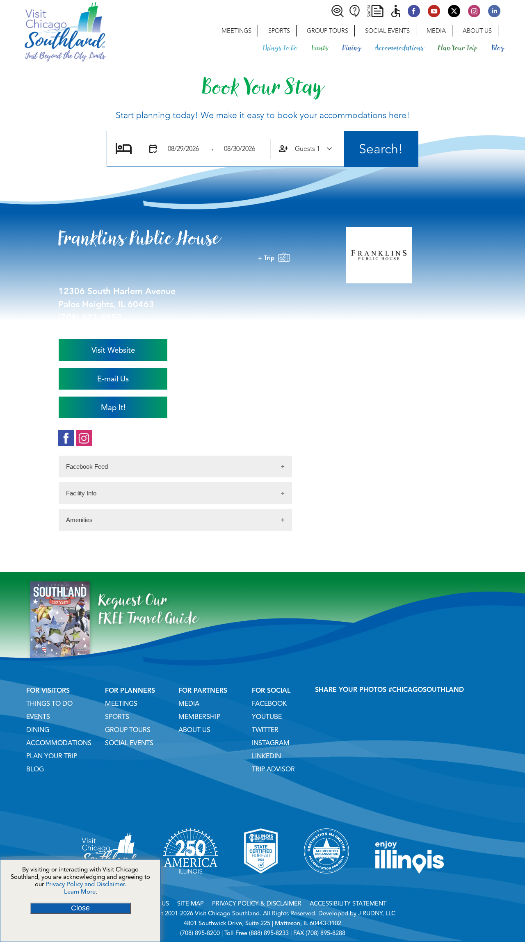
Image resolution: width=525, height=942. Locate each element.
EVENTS (38, 717)
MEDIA (188, 704)
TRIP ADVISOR (273, 769)
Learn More (80, 891)
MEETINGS (121, 704)
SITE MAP (190, 903)
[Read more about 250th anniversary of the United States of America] (190, 883)
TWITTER (265, 730)
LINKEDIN (266, 756)
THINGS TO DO (49, 704)
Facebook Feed (87, 466)
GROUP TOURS (128, 730)
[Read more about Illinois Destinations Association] (261, 883)
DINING (37, 730)
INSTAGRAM (271, 743)
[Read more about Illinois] (410, 883)
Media (436, 30)
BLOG (35, 769)
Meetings (236, 30)
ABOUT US (194, 730)
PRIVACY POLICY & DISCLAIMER (256, 903)
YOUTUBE (267, 717)
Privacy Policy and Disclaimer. (86, 884)
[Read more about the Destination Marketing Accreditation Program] (326, 883)
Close (80, 908)
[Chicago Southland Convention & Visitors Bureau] (53, 31)
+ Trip (268, 258)
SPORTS (117, 717)
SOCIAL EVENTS (129, 743)
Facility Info (81, 493)
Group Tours (327, 30)
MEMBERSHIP (199, 717)
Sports (279, 30)
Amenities (79, 519)
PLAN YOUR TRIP (51, 756)
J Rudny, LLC (376, 913)
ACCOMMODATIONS (58, 743)
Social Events (387, 30)
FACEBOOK (269, 704)
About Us (477, 30)
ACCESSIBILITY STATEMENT (348, 903)
